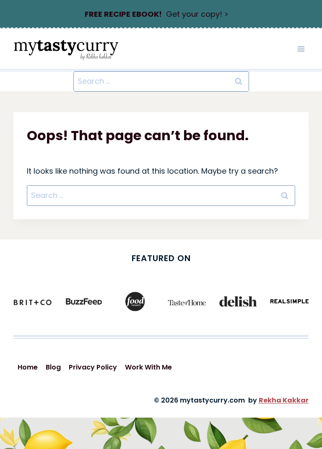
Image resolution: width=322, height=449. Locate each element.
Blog (53, 367)
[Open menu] (301, 48)
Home (28, 367)
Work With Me (148, 367)
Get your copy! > (157, 14)
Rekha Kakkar (284, 400)
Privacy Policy (93, 367)
